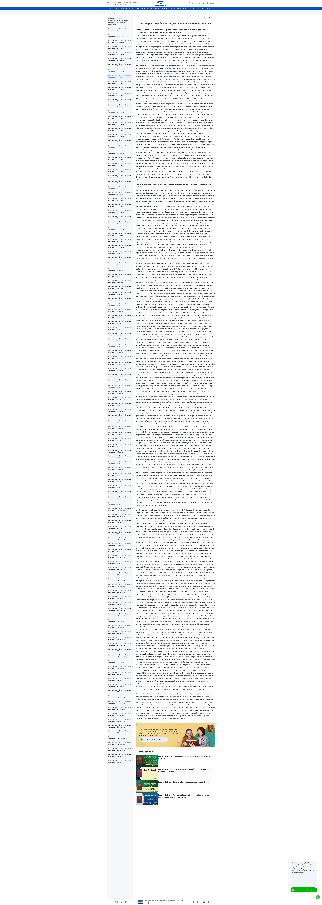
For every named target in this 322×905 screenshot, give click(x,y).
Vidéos (123, 8)
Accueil (110, 8)
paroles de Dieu (141, 60)
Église (164, 196)
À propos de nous (204, 8)
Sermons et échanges (153, 8)
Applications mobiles (197, 3)
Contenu (139, 17)
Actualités (192, 8)
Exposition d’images (180, 8)
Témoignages (166, 8)
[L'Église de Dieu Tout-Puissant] (161, 3)
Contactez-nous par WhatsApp (304, 890)
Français (211, 3)
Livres (116, 8)
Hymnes (131, 8)
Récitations (139, 8)
